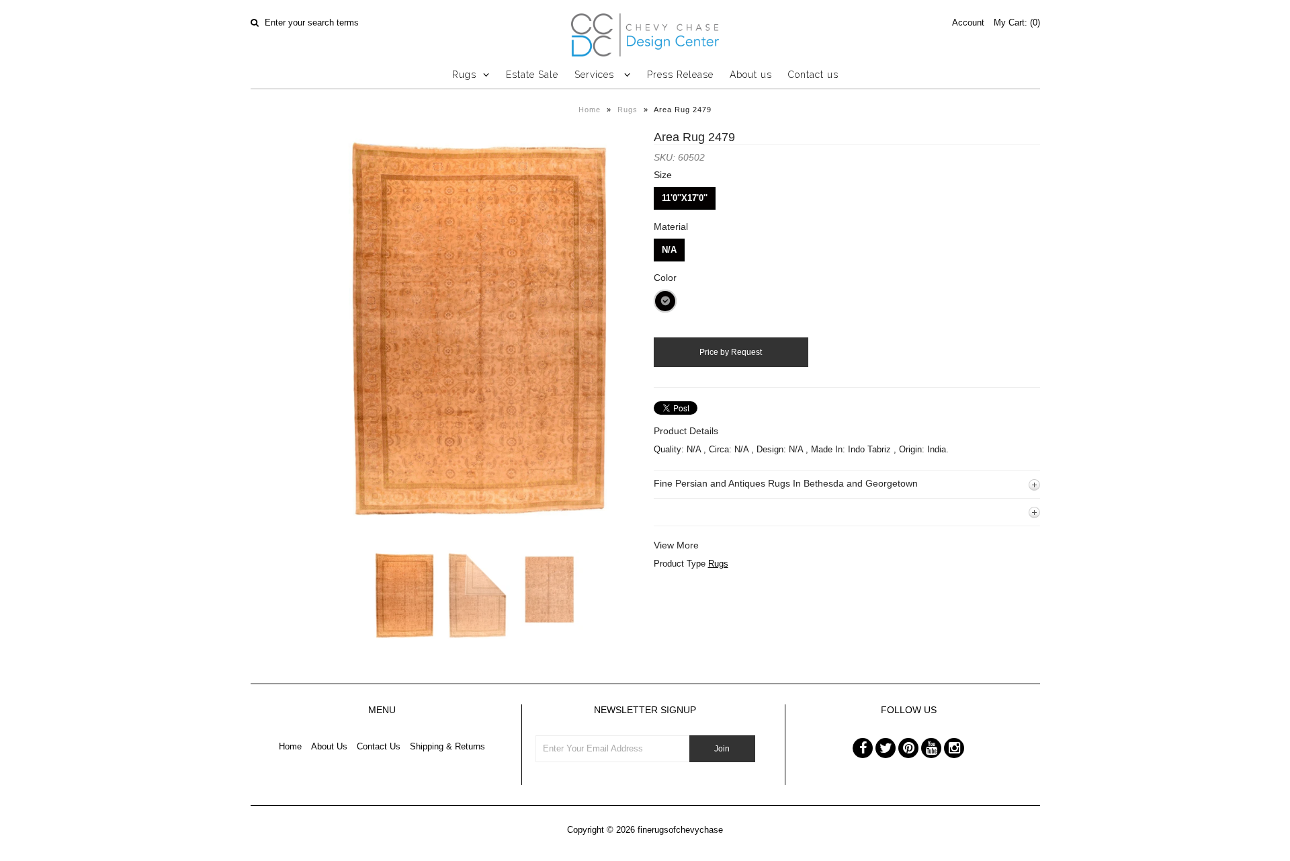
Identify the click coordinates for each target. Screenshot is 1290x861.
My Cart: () (1017, 22)
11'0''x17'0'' (684, 198)
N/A (669, 250)
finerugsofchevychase (680, 830)
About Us (329, 746)
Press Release (680, 74)
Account (968, 22)
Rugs (464, 74)
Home (589, 110)
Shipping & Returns (447, 746)
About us (751, 74)
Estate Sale (532, 74)
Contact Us (378, 746)
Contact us (813, 74)
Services (595, 74)
